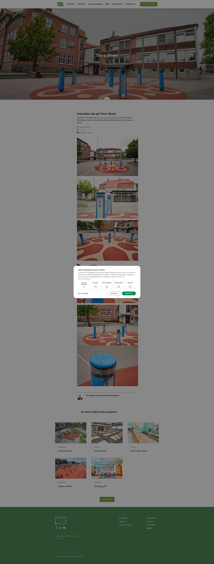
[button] (83, 293)
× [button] (137, 267)
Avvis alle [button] (114, 293)
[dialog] (107, 282)
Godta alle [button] (129, 293)
